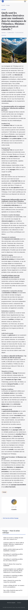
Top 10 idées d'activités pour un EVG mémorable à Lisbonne (12, 591)
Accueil (3, 5)
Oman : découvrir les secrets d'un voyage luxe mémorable (12, 581)
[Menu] (25, 1)
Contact (19, 602)
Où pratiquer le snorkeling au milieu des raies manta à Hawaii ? (13, 554)
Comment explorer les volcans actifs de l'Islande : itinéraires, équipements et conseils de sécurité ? (13, 544)
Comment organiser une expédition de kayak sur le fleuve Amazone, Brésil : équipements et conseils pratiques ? (13, 570)
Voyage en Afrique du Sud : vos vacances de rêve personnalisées (13, 586)
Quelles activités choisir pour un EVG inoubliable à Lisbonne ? (13, 549)
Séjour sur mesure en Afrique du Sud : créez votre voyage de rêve (13, 538)
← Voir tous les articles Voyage (9, 518)
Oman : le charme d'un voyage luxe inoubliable (12, 564)
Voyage (8, 5)
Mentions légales (11, 602)
